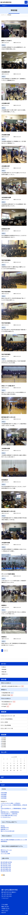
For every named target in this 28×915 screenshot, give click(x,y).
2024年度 (3, 741)
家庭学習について (5, 829)
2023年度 (3, 743)
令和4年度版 (3, 798)
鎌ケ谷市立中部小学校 (6, 870)
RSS (4, 875)
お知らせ (4, 667)
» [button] (7, 650)
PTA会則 (5, 706)
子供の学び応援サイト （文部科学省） (9, 813)
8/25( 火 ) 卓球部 (4, 722)
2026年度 (3, 738)
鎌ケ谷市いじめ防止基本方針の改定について (12, 686)
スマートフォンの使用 (5, 853)
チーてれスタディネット (6, 817)
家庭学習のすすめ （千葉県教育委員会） (10, 812)
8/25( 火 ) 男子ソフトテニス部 (7, 728)
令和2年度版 (3, 794)
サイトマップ (5, 898)
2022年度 (3, 745)
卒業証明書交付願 (7, 692)
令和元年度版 (4, 792)
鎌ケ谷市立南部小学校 (6, 869)
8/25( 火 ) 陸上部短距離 (6, 725)
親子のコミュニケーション (6, 850)
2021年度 (3, 746)
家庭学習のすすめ (5, 827)
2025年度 (3, 739)
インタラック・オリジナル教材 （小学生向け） (10, 803)
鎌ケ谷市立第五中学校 (6, 867)
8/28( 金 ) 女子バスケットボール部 (8, 715)
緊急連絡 (4, 669)
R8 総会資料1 (6, 704)
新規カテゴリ (5, 674)
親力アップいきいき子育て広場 (7, 831)
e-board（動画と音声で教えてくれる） (9, 815)
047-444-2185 (8, 894)
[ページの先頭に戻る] (26, 913)
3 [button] (5, 650)
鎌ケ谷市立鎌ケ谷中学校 (6, 862)
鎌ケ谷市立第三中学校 (6, 865)
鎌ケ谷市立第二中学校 (6, 863)
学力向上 (3, 825)
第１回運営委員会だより (8, 701)
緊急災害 (4, 671)
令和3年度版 (3, 796)
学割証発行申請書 (7, 695)
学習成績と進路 (4, 851)
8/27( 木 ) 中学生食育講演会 (7, 719)
